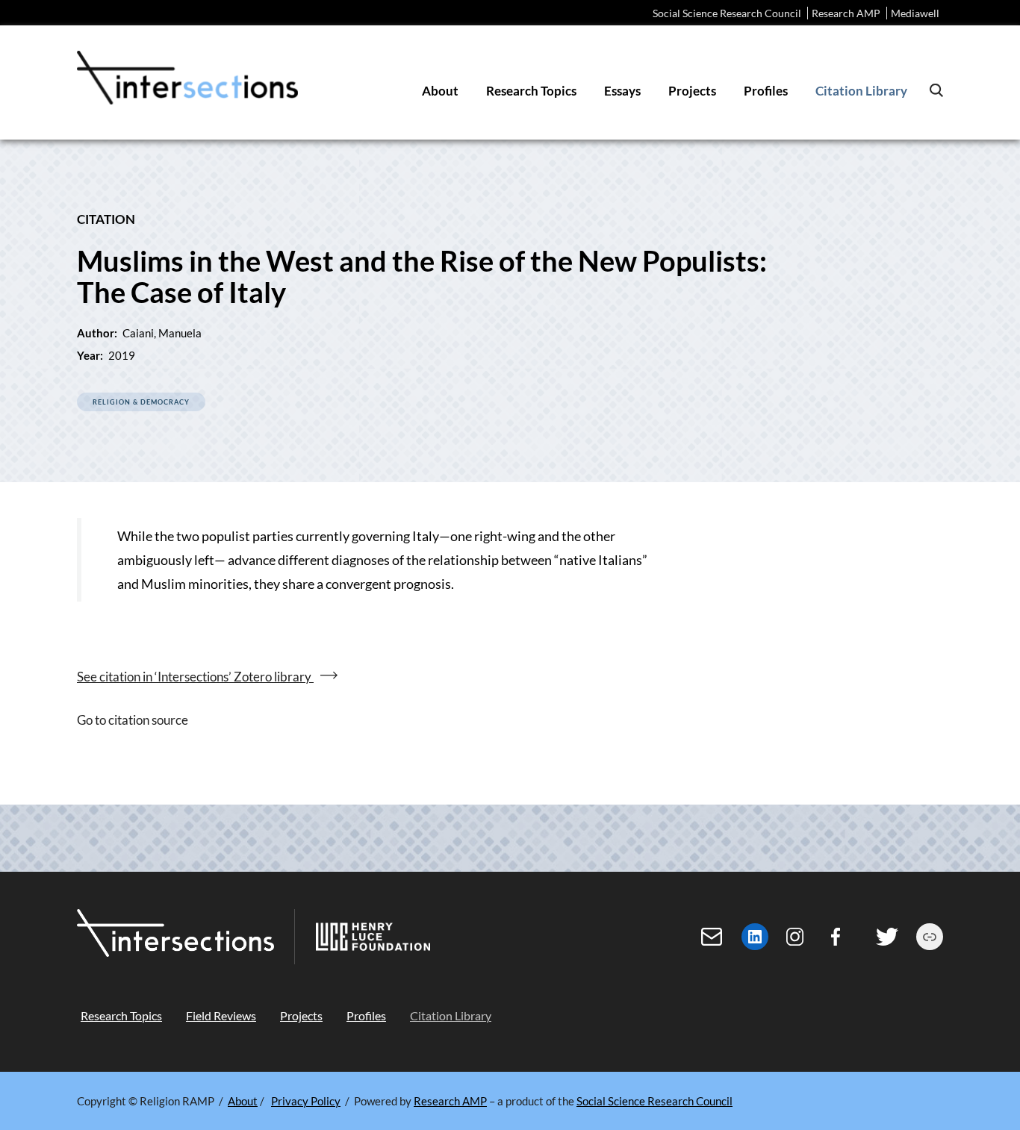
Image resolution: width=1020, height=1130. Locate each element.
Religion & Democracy (141, 402)
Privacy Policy (305, 1101)
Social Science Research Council (727, 13)
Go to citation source (132, 720)
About (243, 1101)
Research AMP (846, 13)
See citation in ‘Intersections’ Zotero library (195, 676)
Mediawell (915, 13)
